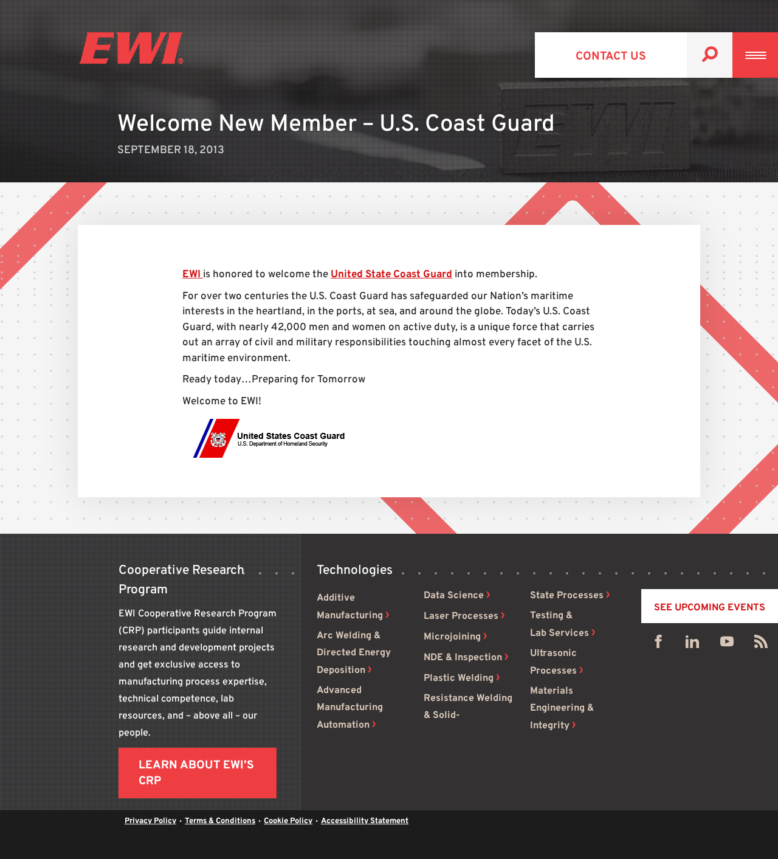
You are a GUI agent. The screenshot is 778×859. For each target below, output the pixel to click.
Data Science (454, 596)
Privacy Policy (150, 821)
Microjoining (452, 637)
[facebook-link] (658, 644)
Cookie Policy (288, 821)
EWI (192, 274)
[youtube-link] (727, 644)
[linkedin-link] (692, 644)
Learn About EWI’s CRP (196, 773)
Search (709, 55)
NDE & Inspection (463, 658)
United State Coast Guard (391, 274)
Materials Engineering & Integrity (562, 708)
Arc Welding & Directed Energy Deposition (354, 653)
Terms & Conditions (220, 821)
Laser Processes (461, 616)
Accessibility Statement (364, 821)
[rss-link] (761, 644)
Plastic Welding (459, 678)
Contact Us (611, 56)
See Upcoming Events (709, 608)
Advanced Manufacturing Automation (350, 708)
